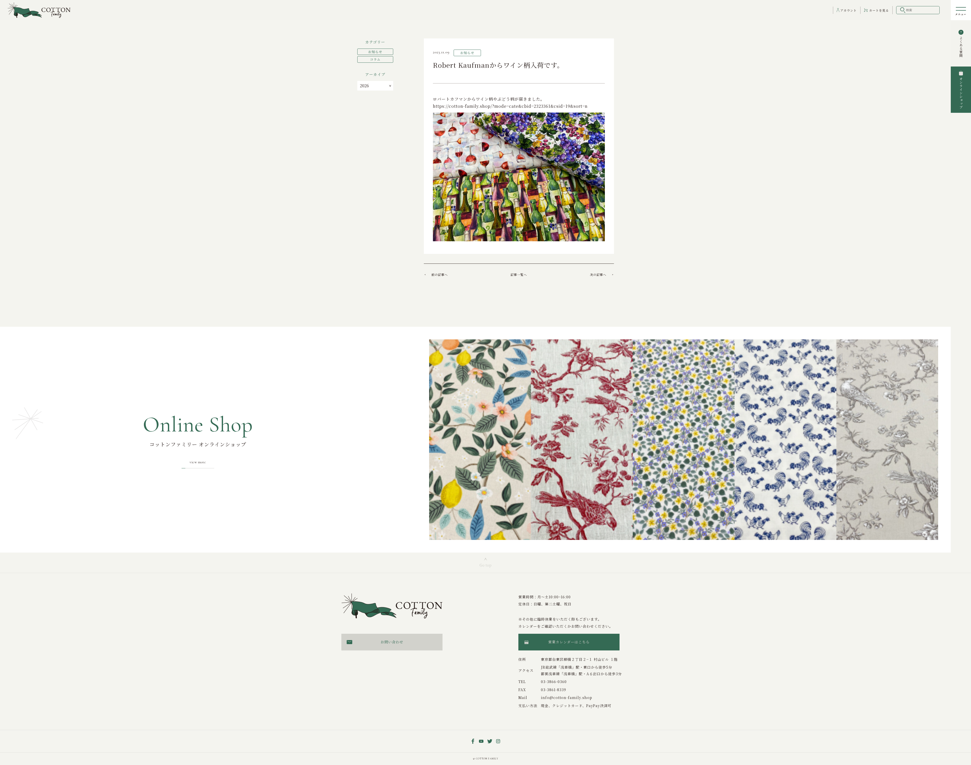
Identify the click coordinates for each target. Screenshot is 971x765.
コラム (375, 59)
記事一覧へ (519, 274)
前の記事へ (439, 274)
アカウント (848, 10)
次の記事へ (598, 274)
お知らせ (375, 51)
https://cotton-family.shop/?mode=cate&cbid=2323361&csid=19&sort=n (510, 106)
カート (879, 10)
